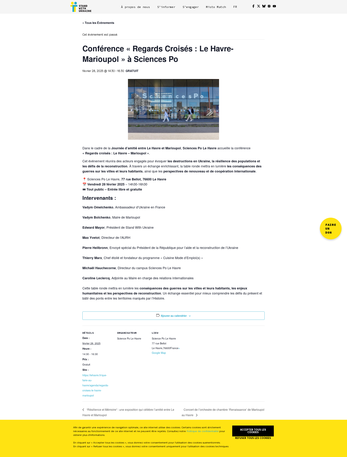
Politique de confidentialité (203, 431)
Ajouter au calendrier (174, 315)
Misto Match (216, 7)
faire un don (330, 228)
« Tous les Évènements (98, 23)
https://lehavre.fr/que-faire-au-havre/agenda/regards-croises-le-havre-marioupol (95, 385)
